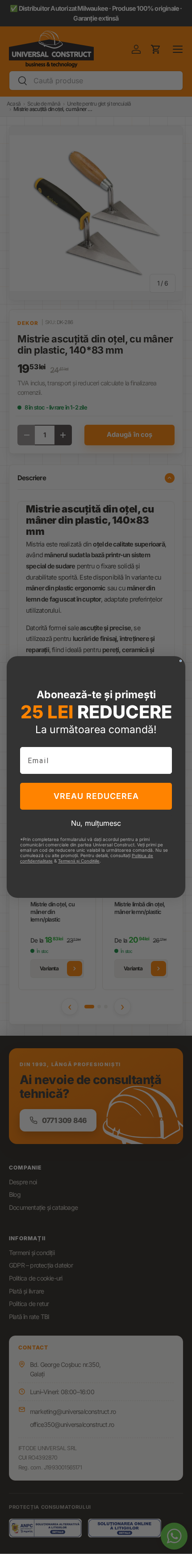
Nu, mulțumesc (96, 823)
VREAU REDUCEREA (96, 796)
